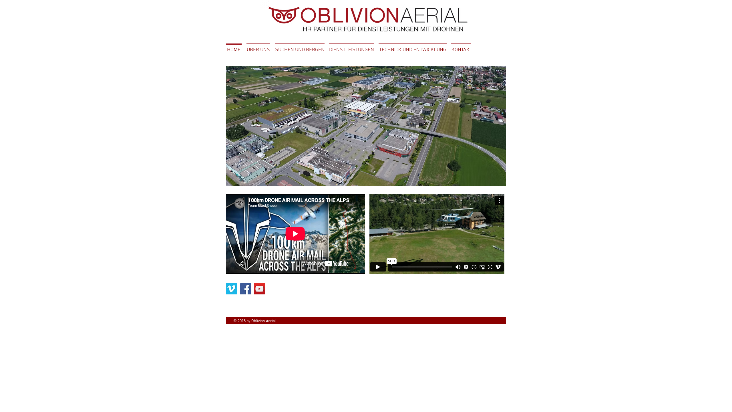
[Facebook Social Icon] (245, 288)
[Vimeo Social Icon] (231, 288)
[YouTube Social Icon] (259, 288)
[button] (366, 126)
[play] (494, 181)
